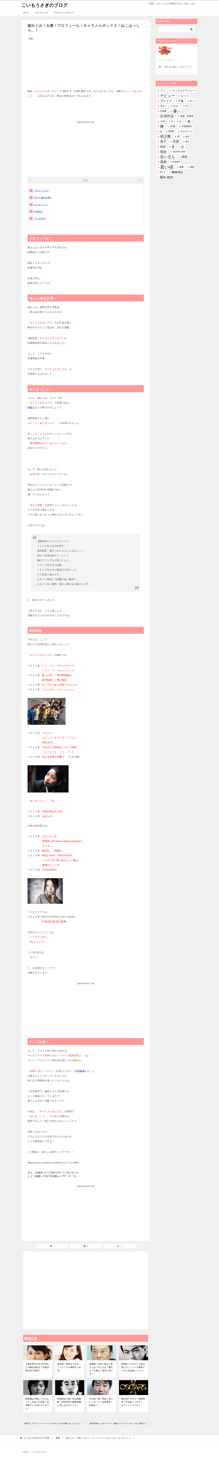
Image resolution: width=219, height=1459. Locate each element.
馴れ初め (167, 177)
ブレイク (166, 100)
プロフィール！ (41, 190)
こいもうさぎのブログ (45, 5)
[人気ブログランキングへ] (165, 53)
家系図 (171, 131)
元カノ (163, 106)
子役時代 (187, 126)
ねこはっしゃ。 (41, 204)
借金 (191, 101)
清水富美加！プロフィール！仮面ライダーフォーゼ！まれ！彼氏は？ (118, 1423)
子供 (172, 126)
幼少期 (165, 136)
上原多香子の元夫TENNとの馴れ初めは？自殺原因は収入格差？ (37, 1367)
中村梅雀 (80, 1071)
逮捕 (192, 167)
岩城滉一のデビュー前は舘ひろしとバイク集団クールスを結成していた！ (133, 1367)
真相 (163, 162)
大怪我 (162, 121)
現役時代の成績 (179, 152)
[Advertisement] (86, 63)
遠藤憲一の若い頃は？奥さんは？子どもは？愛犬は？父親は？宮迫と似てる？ (101, 1369)
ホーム (26, 12)
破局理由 (176, 162)
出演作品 (38, 211)
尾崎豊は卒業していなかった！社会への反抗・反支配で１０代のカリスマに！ (37, 1404)
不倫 (180, 101)
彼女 (188, 136)
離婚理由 (177, 172)
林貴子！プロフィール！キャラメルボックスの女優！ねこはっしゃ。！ (54, 1423)
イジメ (163, 91)
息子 (163, 141)
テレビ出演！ (40, 218)
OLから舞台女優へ (43, 197)
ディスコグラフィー (183, 90)
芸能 (30, 39)
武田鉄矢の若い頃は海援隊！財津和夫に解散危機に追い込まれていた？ (69, 1402)
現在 (163, 152)
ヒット (185, 95)
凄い (176, 111)
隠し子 (163, 172)
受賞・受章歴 (187, 116)
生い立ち (167, 157)
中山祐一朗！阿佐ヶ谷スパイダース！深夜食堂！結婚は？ (101, 1402)
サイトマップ (41, 12)
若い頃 (166, 167)
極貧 (187, 141)
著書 (182, 167)
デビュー (167, 96)
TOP (36, 1438)
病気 (185, 156)
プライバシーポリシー (64, 12)
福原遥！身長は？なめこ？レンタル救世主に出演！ (69, 1367)
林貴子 (31, 407)
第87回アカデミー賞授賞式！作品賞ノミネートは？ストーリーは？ (133, 1402)
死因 (163, 146)
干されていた (186, 131)
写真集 (163, 111)
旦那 (176, 141)
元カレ (176, 106)
